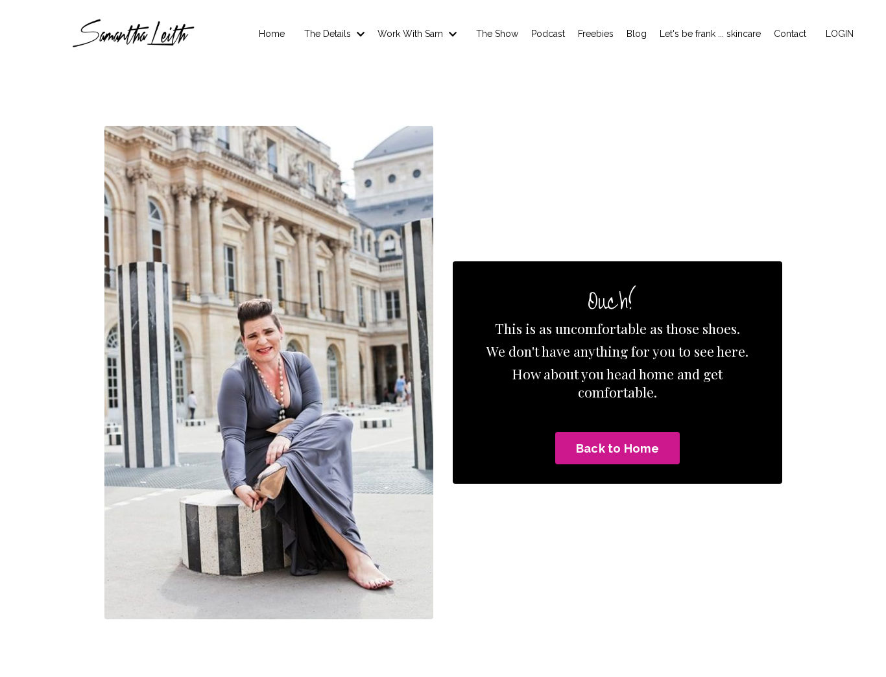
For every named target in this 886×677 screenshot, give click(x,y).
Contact (790, 34)
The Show (497, 34)
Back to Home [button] (617, 448)
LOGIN (840, 34)
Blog (637, 34)
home (656, 373)
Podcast (548, 34)
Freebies (596, 34)
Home (272, 34)
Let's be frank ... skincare (710, 34)
